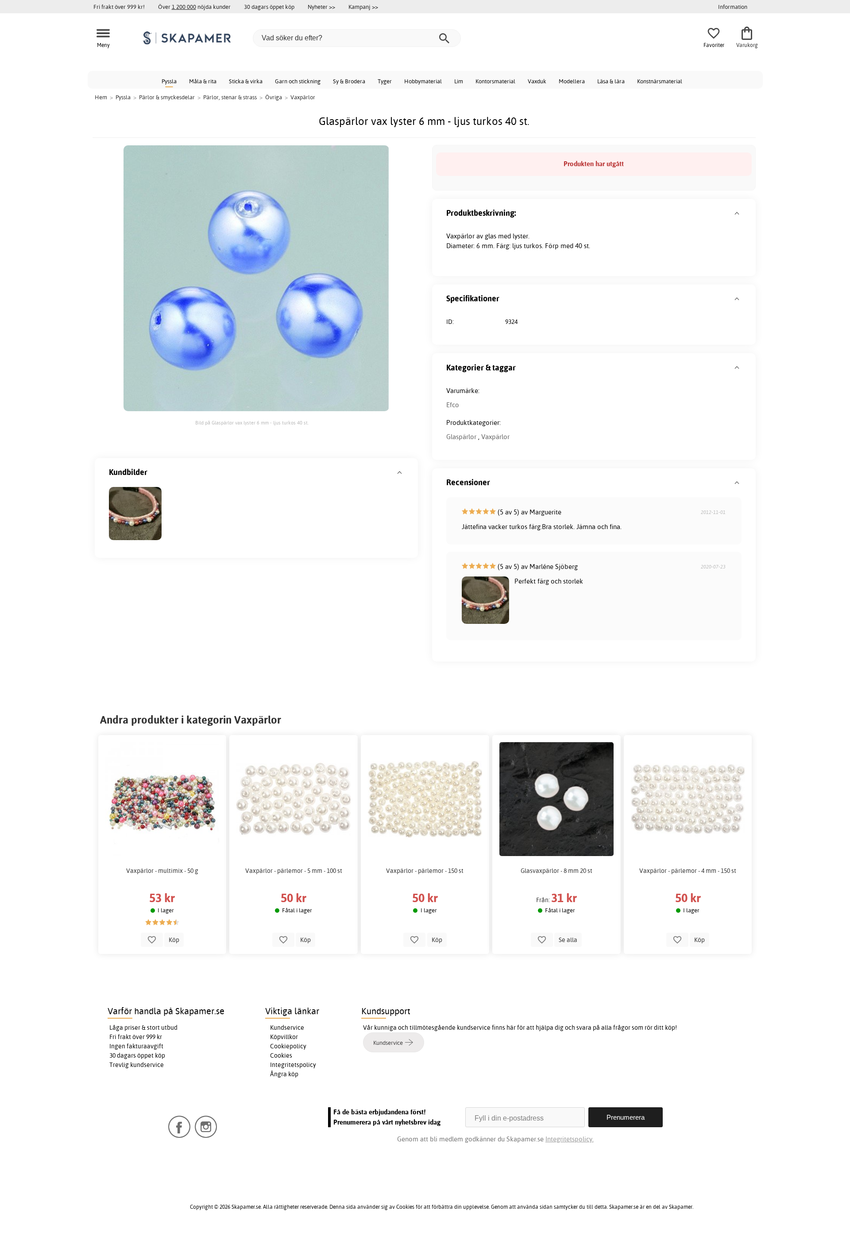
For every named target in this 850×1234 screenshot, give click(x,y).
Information (732, 6)
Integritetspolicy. (569, 1139)
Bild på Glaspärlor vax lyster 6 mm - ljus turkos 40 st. (252, 423)
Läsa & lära (611, 81)
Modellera (572, 81)
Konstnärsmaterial (659, 81)
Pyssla (169, 81)
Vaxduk (537, 81)
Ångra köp (284, 1074)
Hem (101, 97)
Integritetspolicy (293, 1065)
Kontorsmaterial (495, 81)
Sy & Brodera (349, 81)
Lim (458, 81)
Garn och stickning (298, 81)
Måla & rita (202, 81)
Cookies (281, 1055)
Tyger (385, 81)
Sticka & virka (246, 81)
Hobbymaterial (423, 81)
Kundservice (287, 1028)
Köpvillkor (284, 1037)
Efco (452, 405)
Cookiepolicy (288, 1046)
